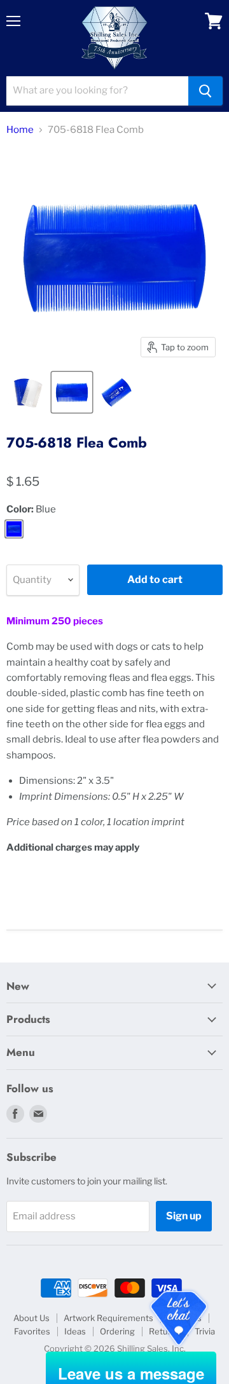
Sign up (184, 1216)
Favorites (32, 1331)
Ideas (75, 1331)
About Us (31, 1318)
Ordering (117, 1331)
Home (20, 130)
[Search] (205, 91)
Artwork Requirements (108, 1318)
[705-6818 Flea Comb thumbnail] (27, 392)
